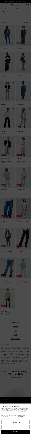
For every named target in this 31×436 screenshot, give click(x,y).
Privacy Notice (4, 418)
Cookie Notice (20, 416)
